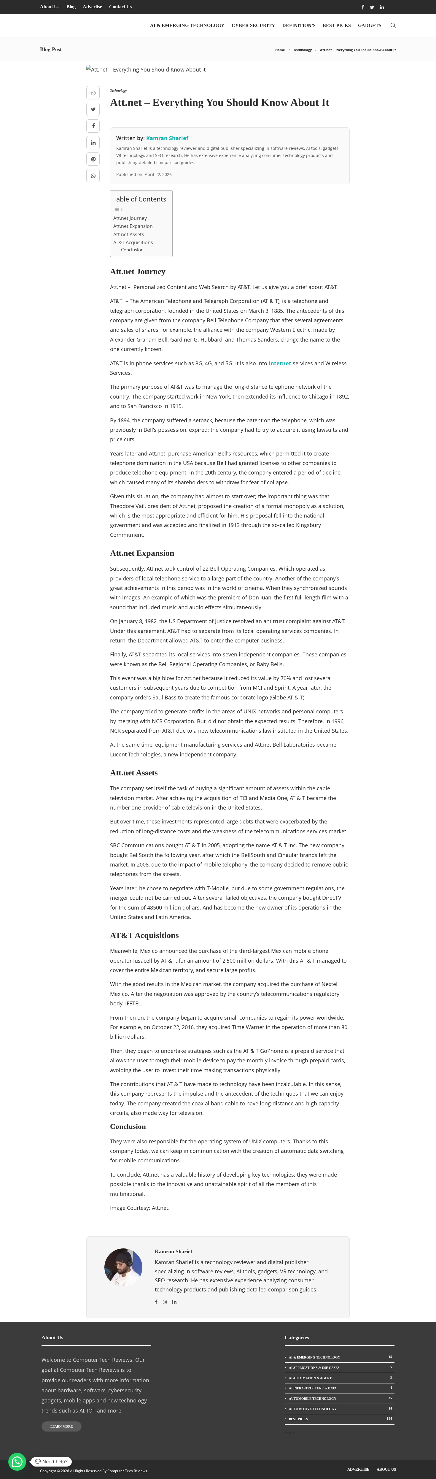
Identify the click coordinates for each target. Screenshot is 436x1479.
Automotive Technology (340, 1409)
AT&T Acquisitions (133, 242)
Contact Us (120, 6)
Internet (280, 363)
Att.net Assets (128, 234)
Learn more (61, 1426)
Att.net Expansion (133, 226)
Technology (302, 49)
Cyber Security (253, 25)
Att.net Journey (130, 218)
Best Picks (337, 25)
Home (280, 49)
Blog (71, 6)
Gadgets (369, 25)
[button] (17, 1462)
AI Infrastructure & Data (340, 1388)
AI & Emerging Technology (187, 25)
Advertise (92, 6)
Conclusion (132, 250)
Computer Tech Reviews (127, 1470)
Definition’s (299, 25)
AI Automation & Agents (340, 1378)
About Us (49, 6)
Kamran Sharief (167, 138)
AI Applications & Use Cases (340, 1367)
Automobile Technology (340, 1398)
